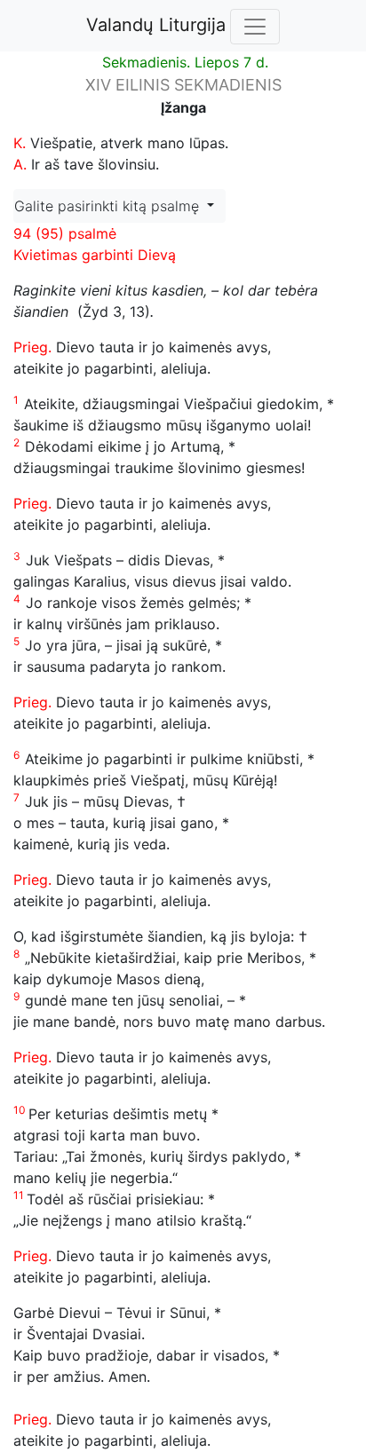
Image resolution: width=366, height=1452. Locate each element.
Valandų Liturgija (156, 25)
